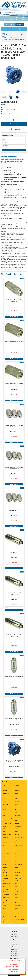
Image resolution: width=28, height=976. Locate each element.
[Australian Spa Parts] (14, 4)
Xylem (4, 922)
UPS (4, 916)
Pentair (16, 870)
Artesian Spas (18, 796)
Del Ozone (17, 815)
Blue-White (5, 804)
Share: (3, 61)
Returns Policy (14, 955)
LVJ (4, 856)
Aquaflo (17, 793)
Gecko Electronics (19, 829)
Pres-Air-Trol (18, 878)
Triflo (4, 913)
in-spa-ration (18, 839)
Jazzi (4, 848)
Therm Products (19, 911)
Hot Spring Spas (7, 834)
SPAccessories (6, 897)
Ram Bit (17, 881)
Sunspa (16, 908)
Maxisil (16, 861)
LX (15, 856)
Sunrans (5, 908)
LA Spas (5, 850)
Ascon (4, 798)
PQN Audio (5, 878)
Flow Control (18, 826)
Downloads (20, 24)
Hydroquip (5, 837)
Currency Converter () (14, 29)
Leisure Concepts (19, 850)
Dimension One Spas (8, 818)
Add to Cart (14, 124)
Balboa (4, 801)
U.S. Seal (17, 913)
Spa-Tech (17, 894)
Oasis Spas (5, 867)
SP (15, 889)
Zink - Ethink (18, 922)
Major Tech (17, 859)
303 (4, 785)
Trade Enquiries (9, 24)
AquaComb (6, 793)
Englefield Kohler (7, 823)
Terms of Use (14, 949)
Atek (16, 798)
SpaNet (16, 897)
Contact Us (14, 944)
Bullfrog (17, 804)
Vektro (16, 916)
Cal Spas (17, 807)
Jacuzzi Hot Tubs (19, 845)
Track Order (14, 936)
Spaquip (5, 900)
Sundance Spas (18, 905)
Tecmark (5, 911)
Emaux (16, 820)
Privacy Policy (14, 951)
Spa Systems (6, 894)
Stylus (4, 905)
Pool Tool (5, 875)
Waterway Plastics (19, 919)
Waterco (5, 919)
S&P (16, 883)
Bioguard (17, 801)
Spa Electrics (18, 891)
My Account (14, 934)
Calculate (14, 150)
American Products (19, 787)
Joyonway (17, 848)
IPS (15, 842)
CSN (16, 812)
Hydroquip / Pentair (19, 837)
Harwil (4, 831)
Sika (16, 886)
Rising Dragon (6, 883)
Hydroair (17, 834)
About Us (14, 942)
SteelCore (17, 902)
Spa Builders (6, 891)
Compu (5, 812)
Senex (4, 886)
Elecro (4, 820)
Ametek (5, 790)
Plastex (5, 872)
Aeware (5, 787)
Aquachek (17, 790)
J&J (4, 845)
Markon (5, 861)
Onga (4, 870)
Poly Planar (17, 872)
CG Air (4, 809)
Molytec (5, 864)
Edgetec (17, 818)
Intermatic (5, 842)
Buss (4, 807)
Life (15, 853)
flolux (4, 826)
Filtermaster (18, 823)
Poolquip (17, 875)
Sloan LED (5, 889)
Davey (4, 815)
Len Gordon (6, 853)
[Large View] (3, 91)
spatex (8, 112)
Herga (16, 831)
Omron (16, 867)
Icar (4, 839)
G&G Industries (6, 829)
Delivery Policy (14, 953)
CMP (16, 809)
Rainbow (5, 881)
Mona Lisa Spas (18, 864)
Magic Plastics (6, 859)
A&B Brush (17, 785)
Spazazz (5, 902)
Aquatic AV (5, 796)
